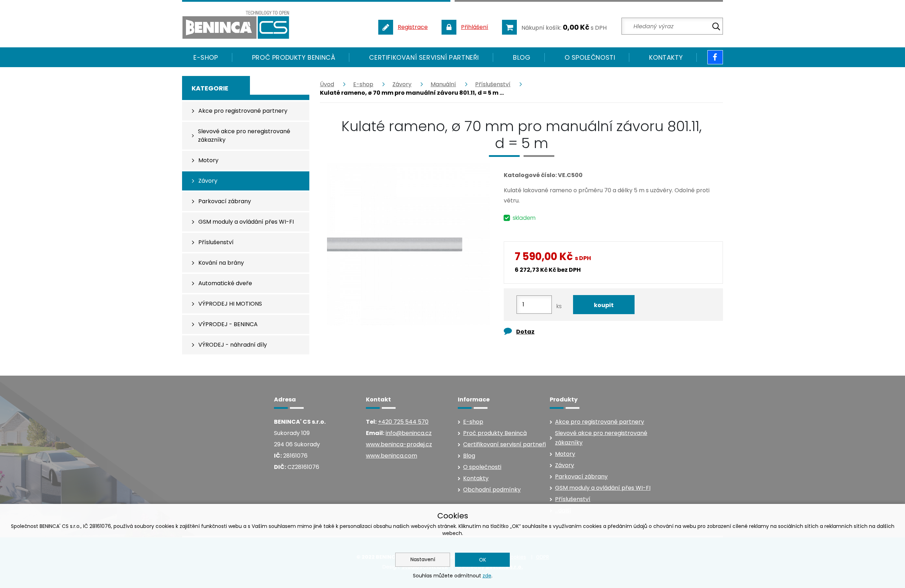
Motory (565, 454)
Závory (401, 84)
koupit (604, 305)
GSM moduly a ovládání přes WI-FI (602, 488)
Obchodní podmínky (492, 490)
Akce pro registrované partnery (599, 422)
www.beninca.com (391, 456)
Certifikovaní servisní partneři (424, 57)
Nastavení (422, 559)
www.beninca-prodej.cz (399, 444)
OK (482, 559)
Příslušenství (492, 84)
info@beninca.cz (409, 433)
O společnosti (590, 57)
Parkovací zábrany (581, 476)
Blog (521, 57)
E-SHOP (205, 57)
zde (487, 575)
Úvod (327, 84)
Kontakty (666, 57)
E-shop (363, 84)
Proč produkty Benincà (293, 57)
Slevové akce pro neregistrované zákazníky (601, 438)
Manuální (443, 84)
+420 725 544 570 (403, 422)
